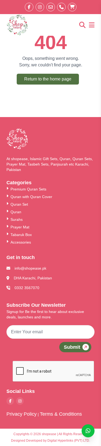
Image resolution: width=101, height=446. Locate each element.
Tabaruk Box (21, 234)
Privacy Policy (21, 414)
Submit (72, 347)
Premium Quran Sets (28, 189)
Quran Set (19, 204)
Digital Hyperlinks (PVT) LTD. (68, 440)
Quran (16, 212)
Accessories (21, 242)
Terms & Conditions (61, 414)
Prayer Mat (20, 227)
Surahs (17, 219)
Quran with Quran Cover (31, 197)
